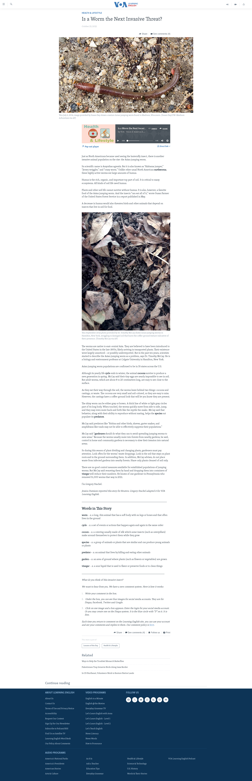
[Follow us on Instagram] (147, 699)
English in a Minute (94, 699)
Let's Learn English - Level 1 (98, 719)
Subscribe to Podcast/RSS (56, 729)
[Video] (236, 4)
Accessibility (51, 714)
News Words (91, 739)
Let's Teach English (94, 729)
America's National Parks (56, 759)
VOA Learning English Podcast (181, 759)
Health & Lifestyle (92, 13)
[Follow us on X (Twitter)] (134, 699)
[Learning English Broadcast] (228, 4)
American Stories (53, 769)
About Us (49, 699)
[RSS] (153, 699)
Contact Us (50, 704)
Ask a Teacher (92, 764)
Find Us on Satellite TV (55, 734)
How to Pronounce (94, 744)
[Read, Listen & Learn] (244, 4)
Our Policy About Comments (57, 744)
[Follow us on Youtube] (140, 699)
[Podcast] (159, 699)
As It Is (89, 759)
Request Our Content (54, 719)
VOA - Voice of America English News (137, 132)
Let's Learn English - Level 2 (98, 724)
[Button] (143, 34)
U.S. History (132, 769)
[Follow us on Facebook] (128, 699)
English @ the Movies (95, 704)
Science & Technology (137, 764)
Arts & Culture (51, 774)
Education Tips (93, 769)
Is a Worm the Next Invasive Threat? (136, 128)
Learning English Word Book (58, 739)
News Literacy (92, 734)
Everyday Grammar (95, 774)
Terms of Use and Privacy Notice (59, 709)
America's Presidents (54, 764)
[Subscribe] (165, 699)
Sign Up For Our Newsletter (57, 724)
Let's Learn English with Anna (99, 714)
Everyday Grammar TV (96, 709)
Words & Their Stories (137, 774)
